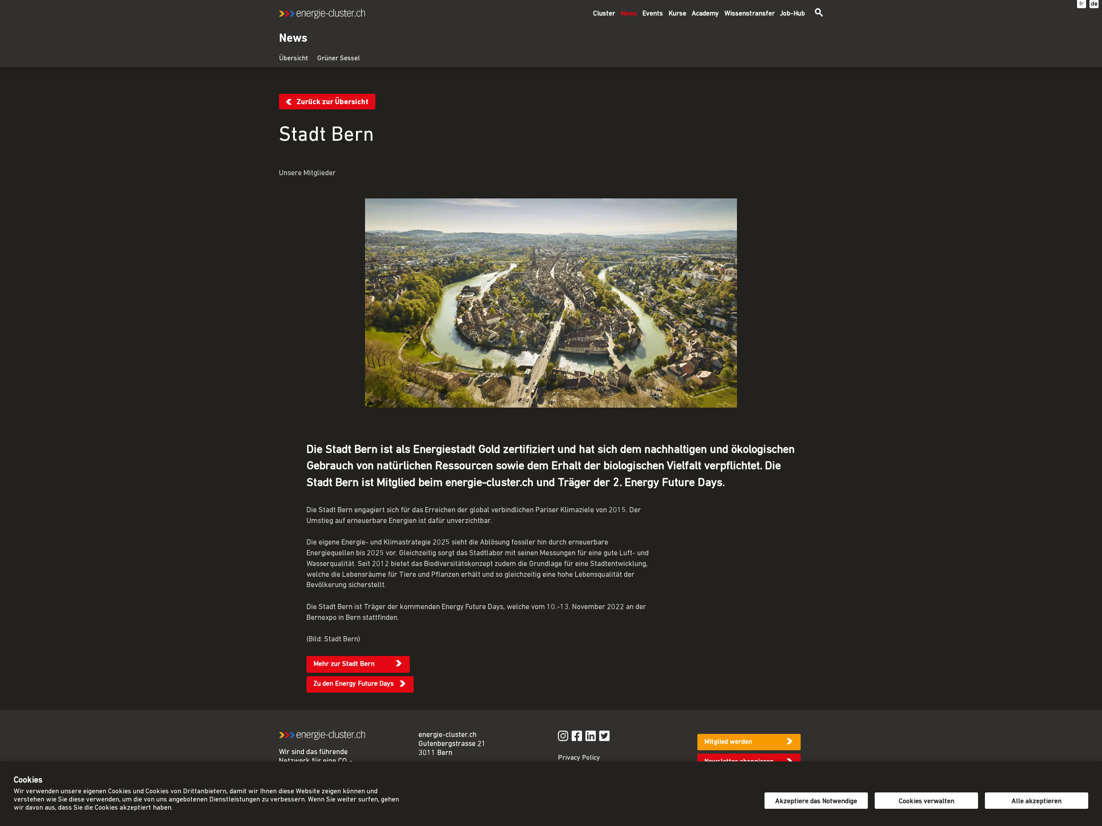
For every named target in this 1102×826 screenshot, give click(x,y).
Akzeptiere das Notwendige (816, 801)
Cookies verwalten (926, 801)
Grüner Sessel (338, 58)
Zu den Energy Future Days (353, 684)
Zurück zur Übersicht (332, 102)
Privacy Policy (579, 758)
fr (1081, 4)
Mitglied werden (728, 742)
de (1094, 4)
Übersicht (293, 58)
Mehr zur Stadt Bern (344, 664)
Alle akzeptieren (1037, 801)
